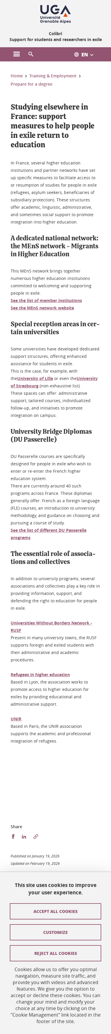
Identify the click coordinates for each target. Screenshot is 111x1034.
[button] (31, 54)
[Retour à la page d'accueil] (55, 14)
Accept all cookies (55, 911)
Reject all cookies (55, 953)
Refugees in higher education (40, 674)
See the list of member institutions (46, 300)
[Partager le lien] (35, 837)
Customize (55, 932)
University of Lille (35, 378)
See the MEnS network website (42, 308)
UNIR (16, 719)
